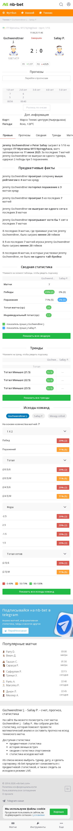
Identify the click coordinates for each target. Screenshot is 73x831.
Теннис (6, 19)
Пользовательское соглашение (19, 790)
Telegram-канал (15, 800)
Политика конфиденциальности (19, 786)
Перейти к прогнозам (36, 78)
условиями (39, 815)
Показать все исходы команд (36, 591)
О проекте (7, 793)
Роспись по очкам (36, 107)
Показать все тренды (36, 397)
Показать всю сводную (36, 335)
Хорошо (59, 811)
